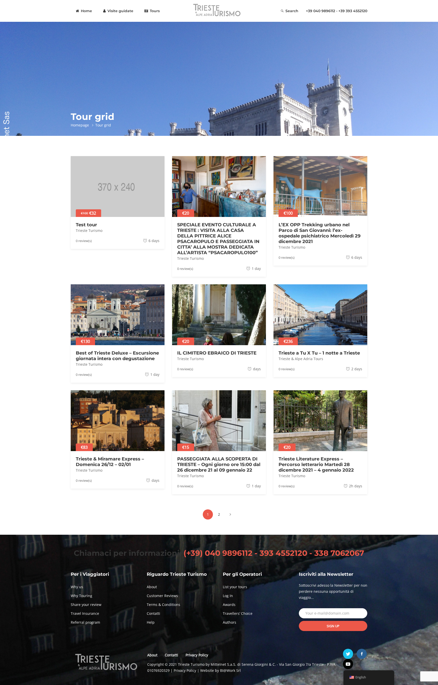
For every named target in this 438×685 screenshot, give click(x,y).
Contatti (153, 613)
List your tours (235, 586)
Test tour (86, 225)
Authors (229, 622)
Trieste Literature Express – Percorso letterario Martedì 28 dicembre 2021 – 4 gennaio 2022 (316, 464)
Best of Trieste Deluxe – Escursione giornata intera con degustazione (117, 355)
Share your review (86, 604)
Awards (229, 604)
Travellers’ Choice (237, 613)
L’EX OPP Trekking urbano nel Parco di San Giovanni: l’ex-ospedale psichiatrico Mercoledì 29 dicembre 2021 (319, 233)
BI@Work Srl (230, 670)
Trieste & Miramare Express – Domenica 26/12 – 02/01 (110, 461)
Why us (77, 586)
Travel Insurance (85, 613)
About (152, 586)
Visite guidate (119, 11)
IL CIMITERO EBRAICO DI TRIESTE (217, 353)
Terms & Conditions (163, 604)
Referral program (85, 622)
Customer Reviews (162, 595)
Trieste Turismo (89, 230)
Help (151, 622)
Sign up (333, 626)
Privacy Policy (197, 655)
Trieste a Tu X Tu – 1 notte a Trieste (319, 353)
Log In (228, 595)
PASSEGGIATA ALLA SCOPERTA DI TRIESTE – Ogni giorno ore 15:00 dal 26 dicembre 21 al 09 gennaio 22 (218, 464)
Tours (154, 11)
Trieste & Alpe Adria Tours (301, 358)
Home (86, 11)
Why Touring (81, 595)
